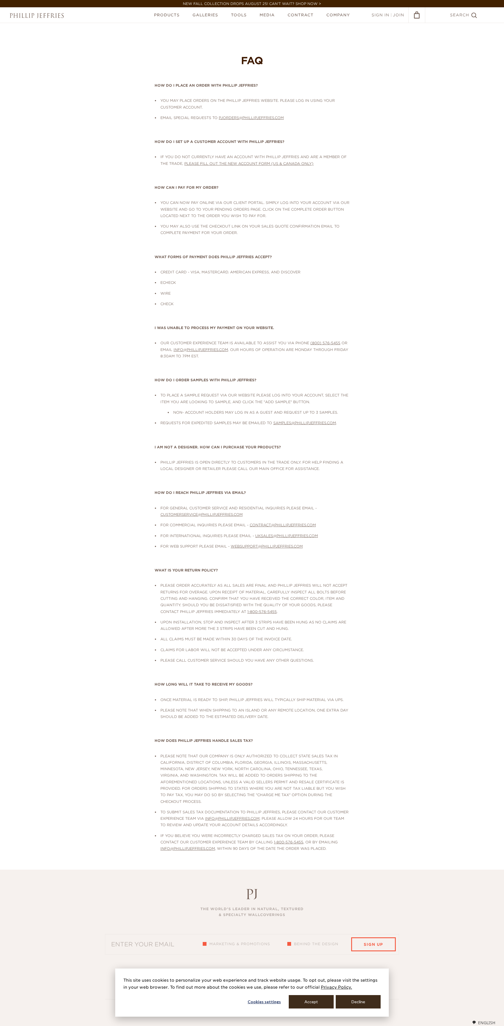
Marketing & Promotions (239, 944)
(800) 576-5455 (325, 343)
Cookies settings (264, 1001)
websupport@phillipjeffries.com (267, 546)
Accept (311, 1001)
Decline (358, 1001)
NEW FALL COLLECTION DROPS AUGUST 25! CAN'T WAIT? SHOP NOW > (252, 3)
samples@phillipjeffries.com (304, 423)
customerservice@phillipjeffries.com (201, 514)
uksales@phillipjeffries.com (286, 536)
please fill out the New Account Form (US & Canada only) (249, 163)
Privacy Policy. (336, 987)
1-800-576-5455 (262, 611)
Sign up (373, 944)
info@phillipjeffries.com (201, 349)
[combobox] (483, 1022)
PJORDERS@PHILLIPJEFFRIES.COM (251, 118)
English (486, 1022)
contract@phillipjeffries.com (283, 525)
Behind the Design (316, 944)
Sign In (380, 15)
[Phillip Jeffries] (37, 15)
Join (398, 15)
